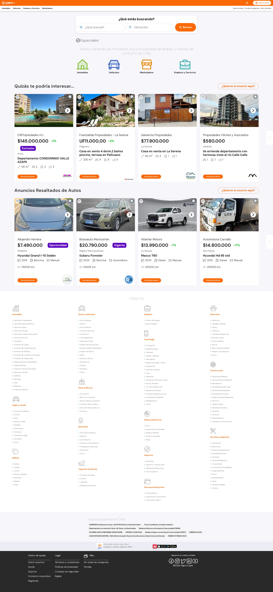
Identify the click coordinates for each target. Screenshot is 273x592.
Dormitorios (18, 428)
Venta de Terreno (21, 338)
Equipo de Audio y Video (155, 363)
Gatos (214, 327)
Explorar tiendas (238, 8)
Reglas (58, 576)
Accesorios (84, 334)
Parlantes (149, 376)
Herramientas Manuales (221, 390)
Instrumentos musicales (155, 429)
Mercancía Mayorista (154, 487)
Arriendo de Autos (87, 331)
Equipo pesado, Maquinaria (90, 348)
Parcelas (17, 379)
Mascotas (215, 314)
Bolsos (16, 464)
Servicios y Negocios (219, 437)
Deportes (148, 455)
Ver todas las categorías (95, 562)
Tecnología (149, 339)
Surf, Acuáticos (152, 471)
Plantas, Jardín (19, 421)
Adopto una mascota (220, 351)
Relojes (17, 481)
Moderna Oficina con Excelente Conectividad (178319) (159, 528)
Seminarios (84, 450)
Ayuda (31, 566)
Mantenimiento (218, 418)
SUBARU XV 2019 (195, 532)
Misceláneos (217, 383)
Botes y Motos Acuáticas (90, 401)
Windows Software (153, 390)
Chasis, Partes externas (89, 345)
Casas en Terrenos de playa (25, 369)
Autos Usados (85, 320)
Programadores (218, 471)
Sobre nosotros (36, 562)
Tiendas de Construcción (222, 421)
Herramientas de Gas (220, 394)
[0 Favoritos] (141, 201)
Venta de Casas (20, 327)
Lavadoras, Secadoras (154, 397)
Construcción (216, 370)
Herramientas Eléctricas (221, 387)
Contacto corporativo (39, 576)
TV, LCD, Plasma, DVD (154, 387)
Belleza (15, 458)
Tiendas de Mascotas (220, 334)
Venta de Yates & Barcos (90, 408)
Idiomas (83, 436)
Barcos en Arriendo (87, 397)
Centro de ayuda (265, 8)
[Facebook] (171, 561)
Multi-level (216, 446)
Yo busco (83, 411)
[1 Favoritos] (17, 97)
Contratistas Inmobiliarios (222, 380)
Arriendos (18, 341)
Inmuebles (6, 8)
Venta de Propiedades (23, 320)
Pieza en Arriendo (21, 372)
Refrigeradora (151, 401)
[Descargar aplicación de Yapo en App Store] (162, 546)
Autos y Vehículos (86, 314)
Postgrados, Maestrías (89, 446)
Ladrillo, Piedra (217, 404)
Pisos (16, 418)
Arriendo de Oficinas (22, 351)
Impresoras (150, 366)
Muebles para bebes (88, 485)
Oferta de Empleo (153, 320)
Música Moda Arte (152, 420)
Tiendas (87, 566)
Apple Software (152, 349)
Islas (15, 383)
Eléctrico (215, 401)
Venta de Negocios (219, 460)
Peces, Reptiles (218, 341)
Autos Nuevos (85, 327)
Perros (214, 345)
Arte (148, 426)
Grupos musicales (153, 436)
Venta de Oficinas (21, 331)
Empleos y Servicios (31, 8)
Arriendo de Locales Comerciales (27, 355)
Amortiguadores (86, 338)
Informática (150, 359)
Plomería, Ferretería (219, 408)
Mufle (82, 355)
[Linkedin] (189, 561)
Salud (214, 481)
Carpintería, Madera (219, 376)
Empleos (148, 314)
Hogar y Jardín (19, 405)
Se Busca (83, 369)
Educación (83, 426)
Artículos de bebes (87, 475)
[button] (67, 110)
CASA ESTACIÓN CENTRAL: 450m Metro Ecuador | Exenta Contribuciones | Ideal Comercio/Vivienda (127, 536)
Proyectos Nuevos (21, 389)
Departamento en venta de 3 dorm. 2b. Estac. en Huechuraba (112, 528)
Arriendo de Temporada (23, 358)
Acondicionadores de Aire (156, 394)
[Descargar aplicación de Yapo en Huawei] (154, 546)
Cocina (17, 414)
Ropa (16, 485)
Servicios (215, 411)
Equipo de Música (87, 351)
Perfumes (17, 478)
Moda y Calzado (20, 474)
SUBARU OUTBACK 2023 (177, 536)
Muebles (17, 425)
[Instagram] (177, 561)
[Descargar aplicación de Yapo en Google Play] (172, 546)
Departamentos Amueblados (25, 362)
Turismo (215, 488)
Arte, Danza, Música (87, 433)
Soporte (32, 571)
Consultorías (217, 464)
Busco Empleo (151, 324)
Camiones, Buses (86, 341)
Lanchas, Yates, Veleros (89, 404)
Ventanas (18, 439)
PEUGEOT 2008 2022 (134, 532)
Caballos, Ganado (219, 324)
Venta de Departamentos (24, 324)
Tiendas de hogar (21, 435)
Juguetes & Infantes (87, 469)
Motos (82, 324)
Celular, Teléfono (152, 356)
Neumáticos (84, 362)
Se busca (17, 432)
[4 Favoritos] (203, 97)
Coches (83, 478)
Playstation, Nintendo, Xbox (157, 380)
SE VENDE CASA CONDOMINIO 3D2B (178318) (105, 532)
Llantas (83, 365)
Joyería (17, 467)
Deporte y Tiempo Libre (155, 465)
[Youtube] (195, 561)
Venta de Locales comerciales (25, 334)
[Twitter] (183, 561)
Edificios (17, 376)
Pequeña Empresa (219, 453)
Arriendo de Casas (21, 345)
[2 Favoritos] (141, 97)
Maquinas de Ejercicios (155, 468)
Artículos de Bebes (21, 411)
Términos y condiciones (67, 562)
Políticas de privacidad (66, 566)
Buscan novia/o (218, 338)
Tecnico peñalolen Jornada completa (158, 525)
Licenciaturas (85, 440)
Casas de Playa (20, 365)
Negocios (17, 386)
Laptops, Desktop (153, 370)
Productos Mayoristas (220, 450)
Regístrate (33, 580)
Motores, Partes (86, 358)
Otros (16, 442)
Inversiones (216, 443)
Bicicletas (149, 461)
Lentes (16, 471)
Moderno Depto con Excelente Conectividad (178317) (165, 532)
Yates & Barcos (85, 388)
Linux (148, 373)
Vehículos (17, 8)
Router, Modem (152, 383)
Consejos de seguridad (252, 8)
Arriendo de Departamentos (25, 348)
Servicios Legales (218, 485)
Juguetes (83, 482)
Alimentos (216, 320)
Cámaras (149, 352)
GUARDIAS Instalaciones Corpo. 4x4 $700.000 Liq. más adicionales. (115, 525)
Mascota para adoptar (221, 348)
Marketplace (47, 8)
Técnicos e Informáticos (89, 443)
